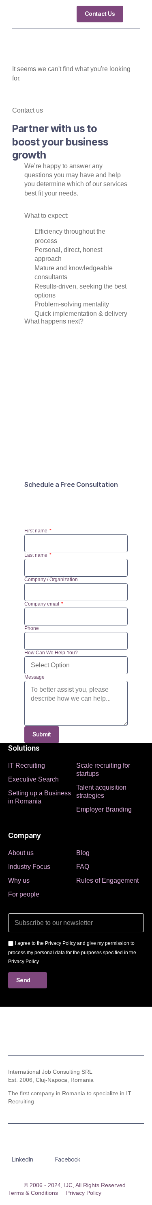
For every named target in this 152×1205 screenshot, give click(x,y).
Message (34, 677)
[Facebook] (68, 1147)
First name (36, 531)
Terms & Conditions (33, 1193)
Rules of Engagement (107, 880)
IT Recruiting (26, 765)
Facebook (67, 1159)
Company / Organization (51, 579)
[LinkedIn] (23, 1147)
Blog (83, 852)
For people (23, 894)
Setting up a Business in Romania (39, 797)
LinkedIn (22, 1159)
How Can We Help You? (51, 653)
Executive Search (33, 779)
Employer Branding (104, 809)
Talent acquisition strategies (101, 791)
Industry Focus (29, 866)
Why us (19, 880)
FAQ (82, 866)
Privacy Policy (83, 1193)
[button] (133, 14)
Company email (42, 604)
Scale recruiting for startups (103, 769)
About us (21, 852)
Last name (36, 555)
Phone (31, 628)
